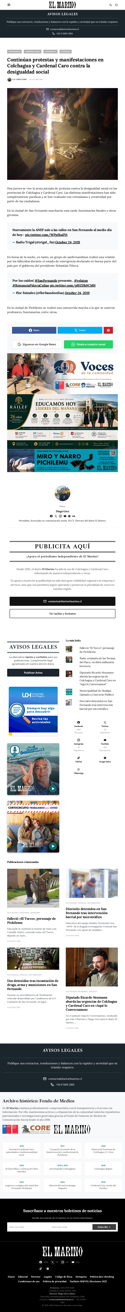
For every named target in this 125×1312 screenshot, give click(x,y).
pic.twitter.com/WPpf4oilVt (46, 235)
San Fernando (94, 903)
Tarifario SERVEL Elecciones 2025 (88, 1281)
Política (93, 991)
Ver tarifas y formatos (62, 613)
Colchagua (50, 52)
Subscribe (103, 1227)
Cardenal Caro (32, 52)
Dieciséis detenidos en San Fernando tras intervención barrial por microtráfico (96, 704)
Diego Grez (62, 511)
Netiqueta (81, 1276)
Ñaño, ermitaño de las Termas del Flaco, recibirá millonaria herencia (97, 662)
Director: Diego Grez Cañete (62, 1293)
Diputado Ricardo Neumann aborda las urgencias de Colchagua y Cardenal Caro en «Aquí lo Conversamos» (91, 1003)
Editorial (23, 1276)
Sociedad (65, 52)
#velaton (81, 280)
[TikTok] (40, 1268)
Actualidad (14, 52)
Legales (48, 1276)
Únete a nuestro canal (91, 344)
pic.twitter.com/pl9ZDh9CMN (73, 285)
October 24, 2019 (67, 242)
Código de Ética (63, 1276)
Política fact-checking (102, 1276)
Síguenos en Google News (39, 344)
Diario (11, 1276)
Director (36, 1276)
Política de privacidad (54, 1281)
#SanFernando (46, 280)
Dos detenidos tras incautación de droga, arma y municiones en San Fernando (32, 985)
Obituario (24, 913)
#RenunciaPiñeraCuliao (30, 285)
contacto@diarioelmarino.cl (65, 601)
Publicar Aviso (33, 672)
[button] (9, 5)
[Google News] (47, 1268)
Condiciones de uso (29, 1281)
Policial (82, 903)
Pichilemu (35, 913)
